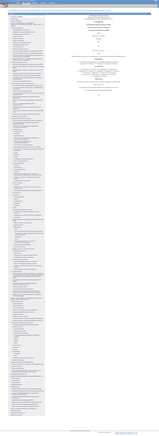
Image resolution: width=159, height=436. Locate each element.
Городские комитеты (18, 46)
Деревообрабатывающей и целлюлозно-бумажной (27, 147)
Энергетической (18, 131)
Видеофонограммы (17, 384)
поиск (18, 3)
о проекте (52, 3)
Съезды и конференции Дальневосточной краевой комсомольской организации (25, 393)
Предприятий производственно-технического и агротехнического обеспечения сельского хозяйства (27, 174)
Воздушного (17, 203)
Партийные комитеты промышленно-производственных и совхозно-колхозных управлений (28, 56)
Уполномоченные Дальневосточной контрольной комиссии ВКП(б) (28, 67)
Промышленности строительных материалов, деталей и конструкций (29, 149)
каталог (76, 430)
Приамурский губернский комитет (21, 34)
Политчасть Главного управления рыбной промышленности (24, 104)
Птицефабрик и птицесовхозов (22, 180)
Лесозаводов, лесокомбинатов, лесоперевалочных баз (28, 190)
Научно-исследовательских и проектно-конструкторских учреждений (25, 241)
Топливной (17, 133)
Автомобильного (18, 201)
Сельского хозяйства (18, 163)
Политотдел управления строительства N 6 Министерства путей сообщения (28, 94)
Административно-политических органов (23, 249)
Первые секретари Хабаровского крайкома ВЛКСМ (25, 406)
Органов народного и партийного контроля (25, 263)
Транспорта (16, 194)
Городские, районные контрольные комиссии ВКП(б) (26, 75)
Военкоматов (17, 253)
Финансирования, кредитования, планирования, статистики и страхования (25, 126)
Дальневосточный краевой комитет (22, 42)
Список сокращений (16, 21)
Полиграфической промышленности (23, 159)
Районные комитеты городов (20, 49)
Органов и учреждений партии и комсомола (25, 261)
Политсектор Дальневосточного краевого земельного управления (27, 107)
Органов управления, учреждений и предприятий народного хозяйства (26, 123)
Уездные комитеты (18, 36)
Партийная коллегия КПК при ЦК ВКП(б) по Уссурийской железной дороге (27, 78)
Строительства (17, 192)
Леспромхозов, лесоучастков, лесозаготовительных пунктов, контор (27, 187)
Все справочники (12, 10)
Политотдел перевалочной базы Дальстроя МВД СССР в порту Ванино (28, 88)
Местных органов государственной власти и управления (28, 120)
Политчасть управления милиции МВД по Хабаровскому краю (27, 100)
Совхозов (16, 165)
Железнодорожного (19, 197)
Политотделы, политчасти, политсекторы (23, 83)
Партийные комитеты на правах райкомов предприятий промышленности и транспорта (27, 59)
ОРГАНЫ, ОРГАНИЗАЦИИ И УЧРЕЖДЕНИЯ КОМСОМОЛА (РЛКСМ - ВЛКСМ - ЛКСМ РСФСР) (26, 299)
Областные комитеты (18, 40)
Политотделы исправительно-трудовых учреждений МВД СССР (28, 111)
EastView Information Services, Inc (128, 434)
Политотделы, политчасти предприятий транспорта (26, 114)
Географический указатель (18, 412)
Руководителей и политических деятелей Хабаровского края (28, 364)
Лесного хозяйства (18, 183)
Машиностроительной (20, 331)
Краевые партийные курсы (20, 286)
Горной (16, 338)
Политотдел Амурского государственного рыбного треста (28, 85)
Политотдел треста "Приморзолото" (22, 91)
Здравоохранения (18, 225)
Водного (16, 199)
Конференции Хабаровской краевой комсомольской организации (25, 397)
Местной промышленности (21, 161)
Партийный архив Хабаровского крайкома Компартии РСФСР (27, 280)
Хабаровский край (36, 10)
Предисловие (14, 19)
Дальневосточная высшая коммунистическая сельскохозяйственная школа (25, 284)
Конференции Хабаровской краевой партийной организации (28, 391)
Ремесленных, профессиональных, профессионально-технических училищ (29, 234)
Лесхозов (16, 185)
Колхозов (16, 171)
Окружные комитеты (18, 38)
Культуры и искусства (19, 246)
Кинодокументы (16, 378)
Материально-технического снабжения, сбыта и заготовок (26, 212)
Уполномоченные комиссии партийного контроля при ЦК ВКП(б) (28, 70)
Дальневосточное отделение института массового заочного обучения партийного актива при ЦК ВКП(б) (27, 291)
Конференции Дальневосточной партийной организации (27, 389)
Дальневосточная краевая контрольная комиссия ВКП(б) (28, 64)
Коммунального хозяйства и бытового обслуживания (27, 215)
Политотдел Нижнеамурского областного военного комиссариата (26, 97)
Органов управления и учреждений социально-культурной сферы (28, 220)
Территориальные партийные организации (25, 269)
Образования (17, 227)
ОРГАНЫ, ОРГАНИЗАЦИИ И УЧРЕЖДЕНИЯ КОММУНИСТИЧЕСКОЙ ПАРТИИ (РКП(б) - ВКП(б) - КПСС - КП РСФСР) (27, 25)
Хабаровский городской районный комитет (24, 32)
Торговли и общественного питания (22, 209)
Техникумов (18, 236)
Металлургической (19, 135)
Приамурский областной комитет (21, 30)
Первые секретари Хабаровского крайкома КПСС (25, 404)
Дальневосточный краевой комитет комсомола (25, 310)
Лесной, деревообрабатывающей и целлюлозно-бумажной (27, 336)
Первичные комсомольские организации (22, 322)
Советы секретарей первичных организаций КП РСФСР (27, 51)
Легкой (15, 152)
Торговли (15, 349)
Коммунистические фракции (19, 116)
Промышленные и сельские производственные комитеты (28, 320)
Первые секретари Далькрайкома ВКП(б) (22, 400)
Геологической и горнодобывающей (23, 145)
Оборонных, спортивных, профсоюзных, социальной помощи (28, 266)
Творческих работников (18, 368)
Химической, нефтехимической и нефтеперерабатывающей (22, 142)
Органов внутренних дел (20, 251)
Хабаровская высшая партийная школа (23, 289)
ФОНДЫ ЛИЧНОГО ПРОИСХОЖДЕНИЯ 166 (22, 362)
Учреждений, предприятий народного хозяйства (25, 324)
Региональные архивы (24, 10)
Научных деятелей (17, 366)
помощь (43, 3)
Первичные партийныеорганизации (21, 118)
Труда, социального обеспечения (22, 223)
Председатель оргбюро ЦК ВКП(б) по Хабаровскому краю (27, 402)
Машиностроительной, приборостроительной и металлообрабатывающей (26, 138)
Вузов (16, 239)
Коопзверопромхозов (19, 169)
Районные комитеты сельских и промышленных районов (28, 53)
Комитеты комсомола (17, 301)
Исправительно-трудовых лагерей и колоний (25, 255)
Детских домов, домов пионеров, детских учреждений (29, 231)
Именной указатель (16, 410)
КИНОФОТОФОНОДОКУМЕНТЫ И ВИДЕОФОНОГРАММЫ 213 (27, 376)
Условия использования (104, 432)
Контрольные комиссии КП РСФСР (22, 81)
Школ (16, 229)
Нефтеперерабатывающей (21, 333)
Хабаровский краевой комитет (21, 44)
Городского (17, 205)
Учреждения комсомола (18, 360)
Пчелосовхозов (18, 167)
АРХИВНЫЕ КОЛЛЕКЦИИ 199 (18, 374)
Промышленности (17, 129)
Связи (14, 207)
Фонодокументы (16, 382)
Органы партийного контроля (19, 62)
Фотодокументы (16, 380)
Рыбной (16, 156)
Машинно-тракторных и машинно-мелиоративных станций (27, 178)
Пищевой (16, 154)
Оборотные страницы (16, 415)
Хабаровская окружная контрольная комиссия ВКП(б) (27, 73)
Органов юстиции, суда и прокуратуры (24, 257)
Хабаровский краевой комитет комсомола (24, 312)
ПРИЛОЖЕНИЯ (15, 386)
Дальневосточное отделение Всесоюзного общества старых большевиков (27, 295)
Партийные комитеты (17, 28)
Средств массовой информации (22, 244)
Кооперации (17, 217)
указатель (35, 3)
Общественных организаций (20, 259)
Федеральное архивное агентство (129, 432)
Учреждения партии (17, 271)
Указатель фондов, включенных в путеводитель (23, 408)
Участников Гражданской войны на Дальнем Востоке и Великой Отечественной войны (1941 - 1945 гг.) (26, 371)
